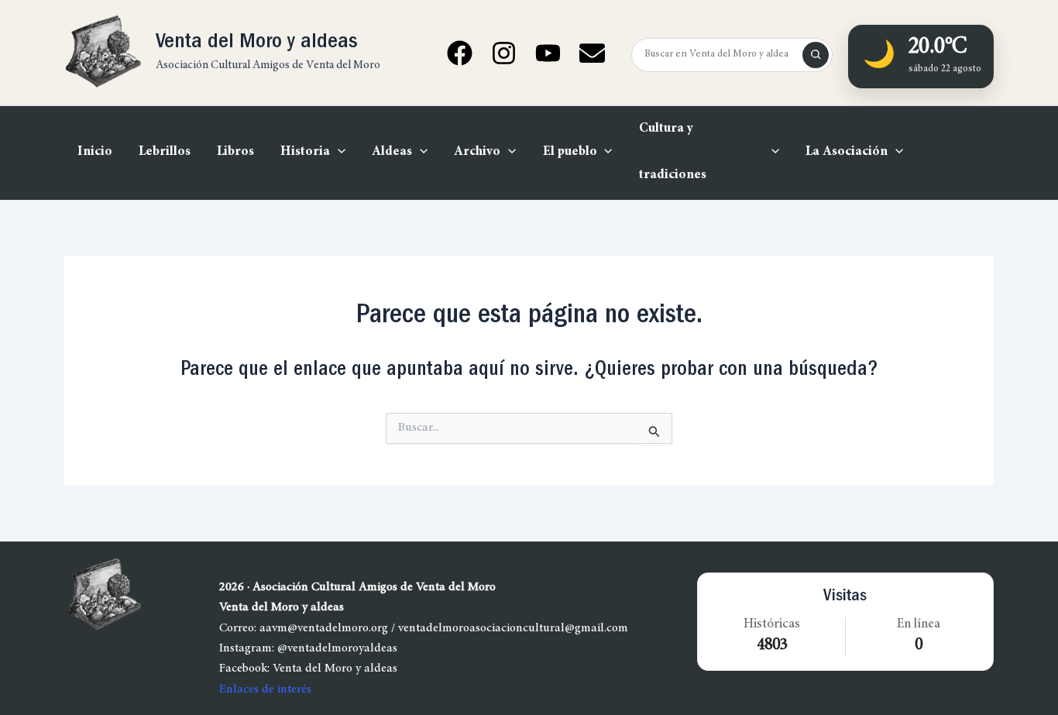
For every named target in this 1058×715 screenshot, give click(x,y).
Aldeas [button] (392, 152)
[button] (337, 152)
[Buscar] (815, 55)
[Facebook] (459, 53)
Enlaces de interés (265, 689)
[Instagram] (504, 53)
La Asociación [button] (847, 152)
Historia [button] (305, 152)
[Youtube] (548, 53)
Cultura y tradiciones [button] (672, 152)
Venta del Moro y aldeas (257, 43)
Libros (235, 152)
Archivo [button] (477, 152)
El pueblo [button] (570, 152)
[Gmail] (592, 53)
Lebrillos (165, 152)
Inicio (94, 152)
